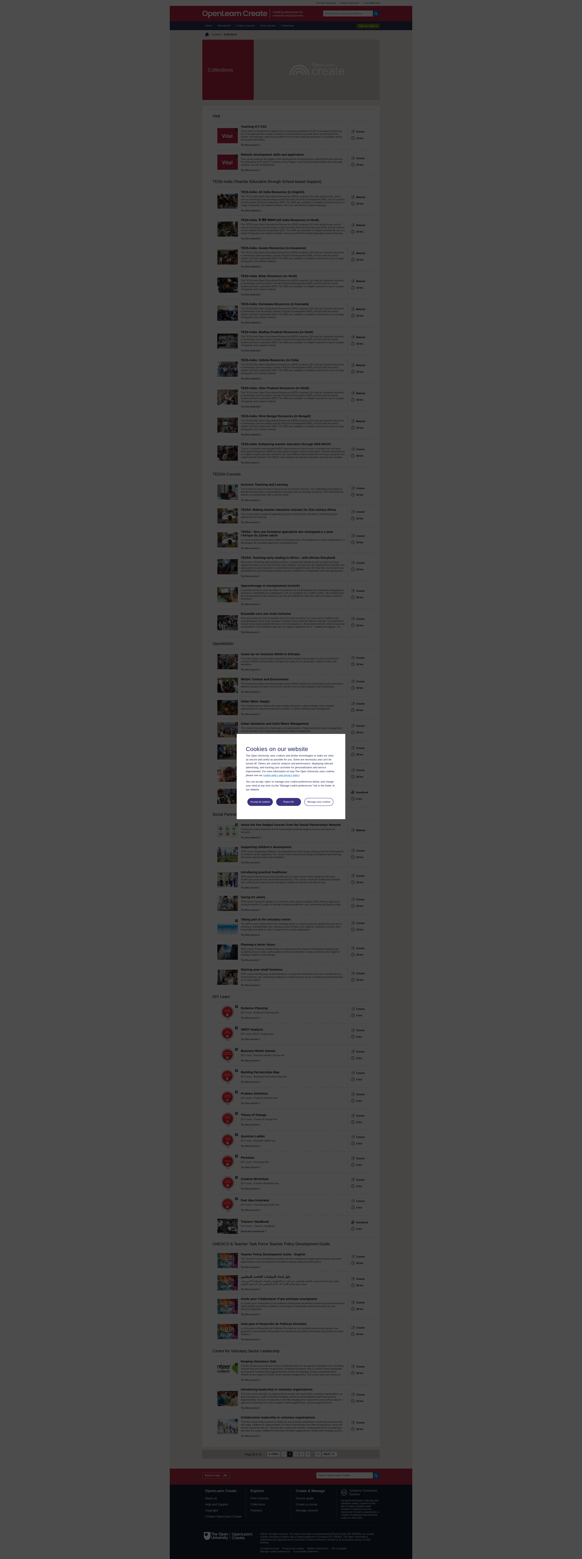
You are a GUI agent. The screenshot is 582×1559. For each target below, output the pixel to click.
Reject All (288, 802)
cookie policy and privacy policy (281, 775)
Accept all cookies (260, 802)
